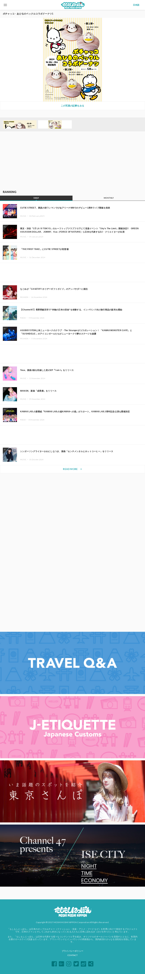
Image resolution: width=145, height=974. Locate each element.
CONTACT (72, 955)
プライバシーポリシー (72, 951)
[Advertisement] (72, 161)
